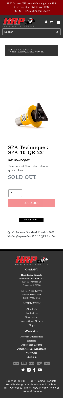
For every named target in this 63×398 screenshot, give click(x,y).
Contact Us (31, 313)
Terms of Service (31, 391)
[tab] (31, 220)
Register (31, 340)
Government (31, 317)
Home (11, 49)
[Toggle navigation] (57, 22)
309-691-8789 (41, 11)
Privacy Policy (47, 388)
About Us (31, 309)
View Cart (31, 352)
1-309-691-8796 (33, 297)
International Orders (31, 321)
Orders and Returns (31, 344)
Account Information (31, 336)
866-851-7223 (22, 11)
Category (24, 49)
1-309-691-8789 (34, 294)
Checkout (32, 357)
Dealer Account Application (31, 348)
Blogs (31, 325)
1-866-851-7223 (36, 291)
